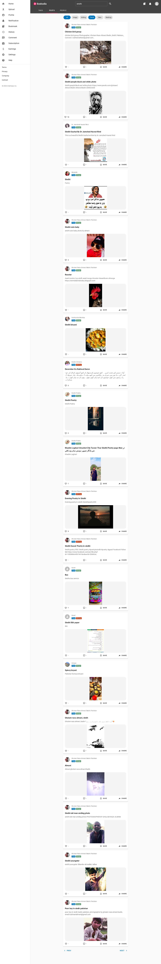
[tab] (40, 10)
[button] (15, 4)
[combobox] (94, 4)
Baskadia (42, 3)
